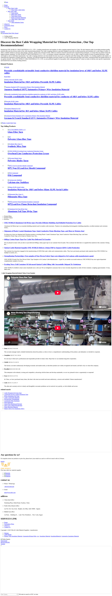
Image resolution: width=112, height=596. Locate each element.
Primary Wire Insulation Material (13, 536)
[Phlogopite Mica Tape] (15, 194)
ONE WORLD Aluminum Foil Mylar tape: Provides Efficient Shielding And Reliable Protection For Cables (42, 223)
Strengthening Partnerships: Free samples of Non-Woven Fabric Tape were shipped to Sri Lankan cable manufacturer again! (49, 256)
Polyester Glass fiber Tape (19, 139)
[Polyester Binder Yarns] (15, 158)
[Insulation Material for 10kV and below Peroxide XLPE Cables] (11, 101)
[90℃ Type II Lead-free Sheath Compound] (20, 165)
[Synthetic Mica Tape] (15, 144)
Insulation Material (45, 536)
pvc (38, 536)
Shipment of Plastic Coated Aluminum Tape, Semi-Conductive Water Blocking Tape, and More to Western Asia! (44, 231)
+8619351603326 (9, 486)
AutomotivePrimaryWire (29, 536)
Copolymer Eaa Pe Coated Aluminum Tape (16, 394)
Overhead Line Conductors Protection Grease (28, 153)
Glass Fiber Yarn (15, 132)
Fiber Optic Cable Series (18, 10)
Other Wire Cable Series (18, 19)
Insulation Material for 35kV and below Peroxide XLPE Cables (32, 82)
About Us (7, 24)
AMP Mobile (7, 534)
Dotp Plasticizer (8, 402)
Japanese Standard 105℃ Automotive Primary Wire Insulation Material (36, 89)
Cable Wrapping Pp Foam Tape (13, 393)
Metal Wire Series (16, 14)
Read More (7, 76)
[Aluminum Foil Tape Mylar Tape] (17, 209)
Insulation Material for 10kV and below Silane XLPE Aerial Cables (38, 189)
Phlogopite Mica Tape (17, 197)
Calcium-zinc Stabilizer (18, 182)
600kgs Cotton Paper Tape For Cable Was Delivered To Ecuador (27, 239)
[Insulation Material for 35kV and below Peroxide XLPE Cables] (13, 79)
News (5, 27)
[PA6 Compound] (13, 173)
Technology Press (9, 25)
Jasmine (3, 544)
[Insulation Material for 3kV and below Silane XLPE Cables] (12, 108)
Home (6, 5)
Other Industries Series (17, 22)
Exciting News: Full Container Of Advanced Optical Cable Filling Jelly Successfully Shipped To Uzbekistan (42, 264)
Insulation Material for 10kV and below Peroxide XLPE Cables (32, 104)
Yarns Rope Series (16, 16)
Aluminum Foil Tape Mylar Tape (22, 211)
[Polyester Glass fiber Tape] (9, 137)
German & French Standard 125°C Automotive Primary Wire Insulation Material (41, 118)
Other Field (11, 21)
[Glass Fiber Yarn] (17, 129)
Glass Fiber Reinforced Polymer (13, 404)
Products (6, 6)
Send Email (4, 541)
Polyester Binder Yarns (18, 160)
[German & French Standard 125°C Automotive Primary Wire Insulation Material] (27, 115)
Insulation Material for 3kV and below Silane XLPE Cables (30, 111)
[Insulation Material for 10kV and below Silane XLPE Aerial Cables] (16, 187)
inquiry (3, 461)
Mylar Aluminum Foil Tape (11, 396)
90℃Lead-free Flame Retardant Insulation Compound (32, 204)
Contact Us (7, 28)
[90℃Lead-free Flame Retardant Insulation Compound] (23, 202)
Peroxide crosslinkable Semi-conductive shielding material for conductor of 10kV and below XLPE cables (51, 96)
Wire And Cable (12, 11)
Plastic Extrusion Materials (18, 17)
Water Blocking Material (11, 407)
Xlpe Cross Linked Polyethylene (13, 405)
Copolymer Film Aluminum (12, 401)
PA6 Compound (15, 175)
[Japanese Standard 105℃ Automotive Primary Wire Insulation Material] (24, 87)
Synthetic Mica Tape (17, 146)
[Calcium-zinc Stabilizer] (15, 180)
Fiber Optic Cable (13, 8)
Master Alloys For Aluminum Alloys (14, 408)
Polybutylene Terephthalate (11, 399)
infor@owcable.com (9, 492)
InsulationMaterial (56, 536)
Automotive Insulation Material (70, 536)
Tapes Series (14, 13)
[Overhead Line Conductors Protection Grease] (25, 151)
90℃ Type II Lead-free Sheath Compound (26, 168)
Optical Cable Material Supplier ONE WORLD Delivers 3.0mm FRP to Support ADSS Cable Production (42, 248)
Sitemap (6, 533)
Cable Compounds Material (11, 397)
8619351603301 (5, 542)
